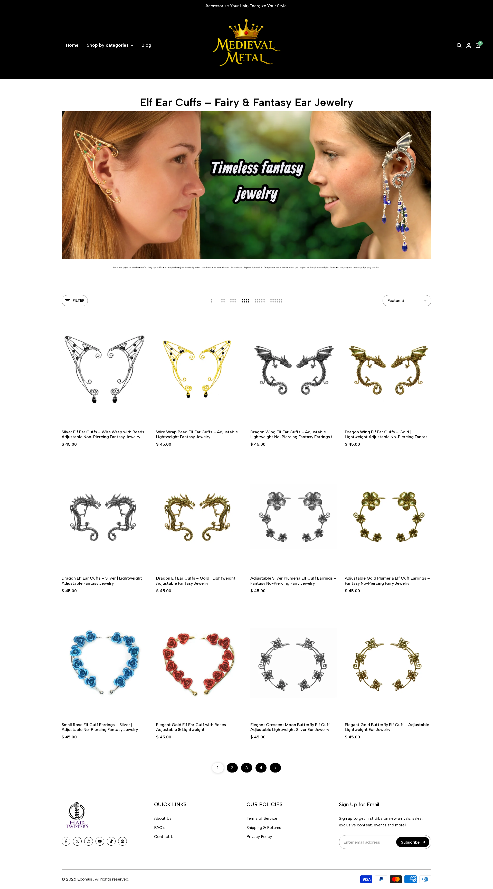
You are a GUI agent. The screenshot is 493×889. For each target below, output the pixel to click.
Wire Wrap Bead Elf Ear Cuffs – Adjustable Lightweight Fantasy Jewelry (197, 434)
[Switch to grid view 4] (245, 300)
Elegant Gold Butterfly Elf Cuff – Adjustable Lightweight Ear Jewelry (387, 727)
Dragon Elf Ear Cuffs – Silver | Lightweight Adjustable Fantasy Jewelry (102, 580)
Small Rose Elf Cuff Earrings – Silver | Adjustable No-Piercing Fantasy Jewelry (100, 727)
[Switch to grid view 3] (233, 300)
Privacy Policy (259, 836)
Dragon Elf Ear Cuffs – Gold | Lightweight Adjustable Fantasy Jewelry (195, 580)
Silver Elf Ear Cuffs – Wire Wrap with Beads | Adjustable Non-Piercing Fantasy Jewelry (104, 434)
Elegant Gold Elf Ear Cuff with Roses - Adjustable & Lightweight (192, 727)
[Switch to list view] (213, 300)
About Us (163, 818)
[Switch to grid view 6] (276, 300)
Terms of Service (261, 818)
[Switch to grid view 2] (223, 300)
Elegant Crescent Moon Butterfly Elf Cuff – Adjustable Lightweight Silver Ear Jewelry (291, 727)
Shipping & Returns (263, 827)
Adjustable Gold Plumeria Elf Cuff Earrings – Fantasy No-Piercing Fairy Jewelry (387, 580)
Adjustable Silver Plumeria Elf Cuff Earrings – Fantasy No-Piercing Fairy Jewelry (293, 580)
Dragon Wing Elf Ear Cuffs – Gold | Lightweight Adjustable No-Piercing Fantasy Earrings (387, 434)
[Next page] (275, 768)
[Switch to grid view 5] (260, 300)
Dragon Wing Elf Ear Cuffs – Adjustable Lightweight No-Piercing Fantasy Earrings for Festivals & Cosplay (293, 434)
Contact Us (165, 836)
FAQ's (159, 827)
